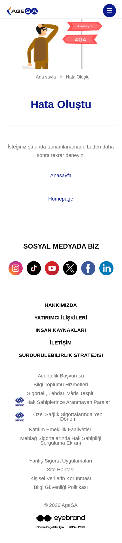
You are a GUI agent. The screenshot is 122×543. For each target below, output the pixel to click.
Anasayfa (60, 175)
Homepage (60, 199)
